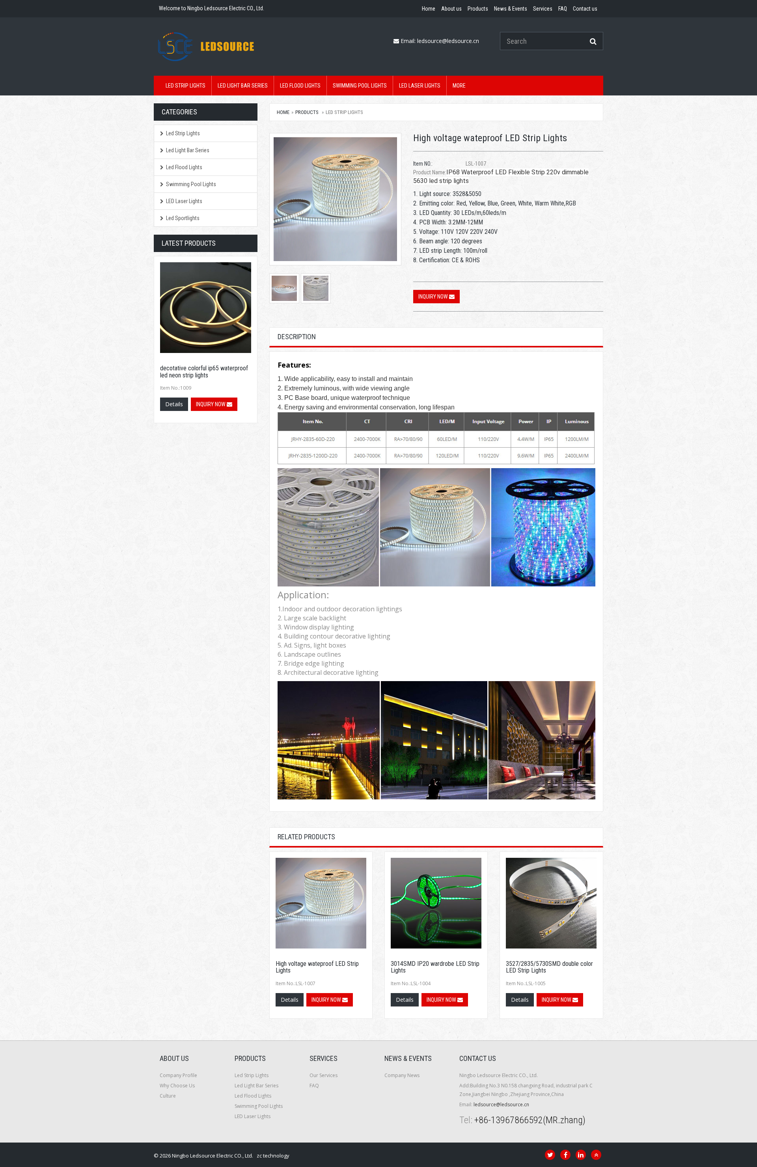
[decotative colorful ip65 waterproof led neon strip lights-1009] (205, 307)
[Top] (596, 1155)
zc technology (273, 1155)
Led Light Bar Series (243, 85)
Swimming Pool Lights (360, 85)
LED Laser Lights (419, 85)
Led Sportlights (183, 218)
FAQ (314, 1085)
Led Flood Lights (300, 85)
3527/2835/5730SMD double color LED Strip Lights (549, 967)
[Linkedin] (581, 1155)
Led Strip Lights (185, 85)
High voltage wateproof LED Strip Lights (317, 967)
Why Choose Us (177, 1085)
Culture (168, 1095)
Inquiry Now (433, 296)
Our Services (323, 1075)
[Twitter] (550, 1155)
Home (283, 112)
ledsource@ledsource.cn (448, 41)
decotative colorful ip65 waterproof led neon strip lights (204, 371)
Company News (402, 1075)
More (459, 85)
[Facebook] (565, 1155)
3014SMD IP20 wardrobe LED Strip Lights (435, 967)
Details (289, 999)
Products (307, 112)
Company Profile (178, 1075)
